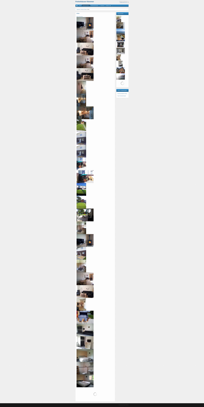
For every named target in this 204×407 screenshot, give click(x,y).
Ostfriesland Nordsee (94, 5)
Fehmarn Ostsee (86, 5)
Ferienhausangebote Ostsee (122, 93)
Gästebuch (102, 5)
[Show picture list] (79, 16)
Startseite (78, 9)
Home (80, 5)
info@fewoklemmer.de (123, 2)
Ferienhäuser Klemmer (84, 2)
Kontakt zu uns (108, 5)
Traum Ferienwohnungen (121, 95)
